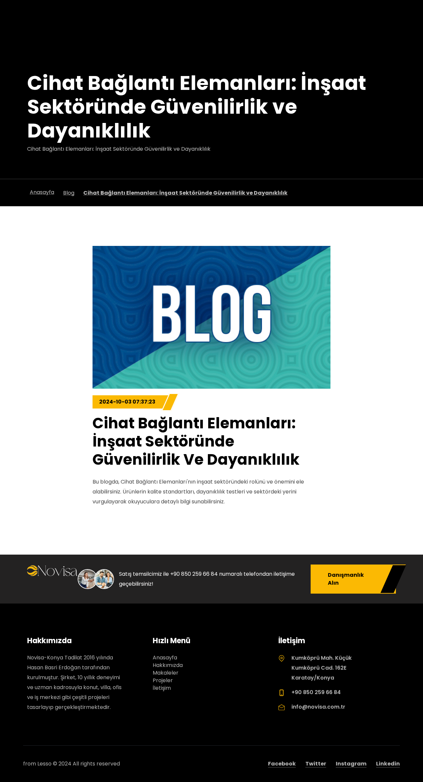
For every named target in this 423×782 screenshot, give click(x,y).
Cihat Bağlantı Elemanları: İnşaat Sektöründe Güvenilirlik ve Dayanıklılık (196, 441)
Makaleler (165, 673)
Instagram (351, 763)
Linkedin (388, 763)
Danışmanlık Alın (346, 579)
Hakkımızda (168, 665)
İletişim (162, 688)
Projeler (163, 680)
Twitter (315, 763)
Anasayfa (165, 657)
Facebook (282, 763)
